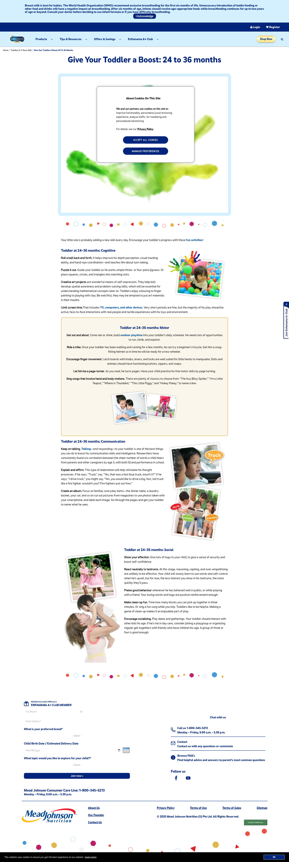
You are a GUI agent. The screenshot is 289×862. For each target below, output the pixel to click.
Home (5, 50)
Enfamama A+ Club (140, 39)
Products (41, 39)
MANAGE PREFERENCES (145, 151)
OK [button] (274, 857)
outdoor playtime (131, 335)
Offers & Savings (104, 39)
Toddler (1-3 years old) (21, 50)
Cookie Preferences (255, 822)
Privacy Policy (145, 129)
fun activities (194, 240)
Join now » (77, 776)
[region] (145, 124)
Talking (86, 449)
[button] (282, 39)
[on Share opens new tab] (176, 777)
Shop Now (266, 39)
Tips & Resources (71, 39)
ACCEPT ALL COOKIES (145, 139)
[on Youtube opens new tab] (188, 777)
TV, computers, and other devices (121, 307)
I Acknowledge (144, 16)
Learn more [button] (90, 857)
